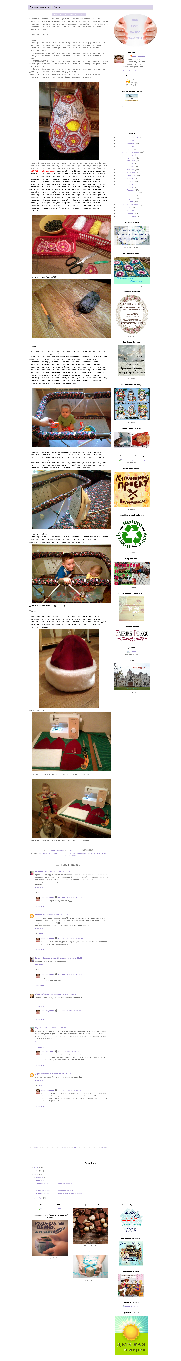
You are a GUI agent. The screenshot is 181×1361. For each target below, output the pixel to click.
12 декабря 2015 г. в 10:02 (57, 871)
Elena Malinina (42, 994)
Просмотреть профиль (131, 70)
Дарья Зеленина (42, 1074)
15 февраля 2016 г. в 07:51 (63, 994)
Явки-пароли (130, 216)
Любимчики (81, 853)
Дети (130, 149)
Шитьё (130, 213)
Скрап (130, 202)
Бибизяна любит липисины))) (48, 1187)
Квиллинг (131, 158)
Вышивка (130, 143)
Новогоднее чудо (43, 1180)
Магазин (58, 7)
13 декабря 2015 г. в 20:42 (70, 938)
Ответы (41, 893)
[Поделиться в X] (87, 850)
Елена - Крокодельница (45, 958)
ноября (39, 1198)
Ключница (131, 161)
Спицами (130, 211)
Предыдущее (103, 1147)
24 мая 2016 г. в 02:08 (55, 1028)
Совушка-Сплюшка (69, 856)
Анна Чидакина (47, 897)
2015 (36, 1174)
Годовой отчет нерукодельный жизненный (54, 1184)
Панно (130, 184)
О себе (130, 178)
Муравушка (39, 1028)
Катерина (39, 871)
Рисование (130, 196)
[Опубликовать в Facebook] (90, 850)
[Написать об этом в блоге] (85, 850)
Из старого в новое (57, 853)
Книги (130, 164)
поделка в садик (130, 193)
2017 (36, 1167)
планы (130, 187)
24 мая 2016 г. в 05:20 (68, 1052)
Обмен (130, 181)
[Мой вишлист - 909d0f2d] (132, 86)
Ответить (39, 888)
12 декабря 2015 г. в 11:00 (70, 897)
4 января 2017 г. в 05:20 (61, 1074)
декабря (40, 1177)
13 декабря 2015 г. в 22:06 (69, 958)
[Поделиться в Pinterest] (92, 850)
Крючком (71, 853)
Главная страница (39, 7)
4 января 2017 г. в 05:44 (69, 1011)
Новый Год (130, 175)
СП (130, 208)
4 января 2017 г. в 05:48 (69, 1090)
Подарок (91, 853)
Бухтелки (43, 853)
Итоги (130, 155)
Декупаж (130, 146)
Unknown (38, 915)
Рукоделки (101, 853)
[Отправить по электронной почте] (83, 850)
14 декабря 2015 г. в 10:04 (70, 974)
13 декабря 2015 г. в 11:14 (55, 915)
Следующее (34, 1147)
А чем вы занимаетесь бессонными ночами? (55, 1190)
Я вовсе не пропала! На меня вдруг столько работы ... (61, 1194)
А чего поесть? (131, 138)
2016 (36, 1171)
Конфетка (130, 167)
